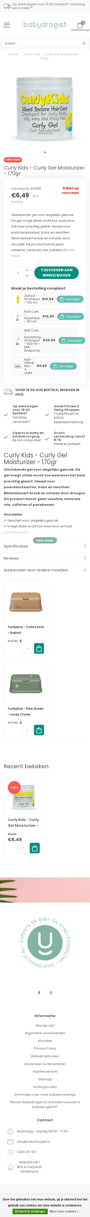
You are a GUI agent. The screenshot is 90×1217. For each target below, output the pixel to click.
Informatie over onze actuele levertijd (45, 1094)
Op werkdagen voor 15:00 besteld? (25, 410)
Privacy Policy (45, 1048)
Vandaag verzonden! (21, 419)
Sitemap (45, 1079)
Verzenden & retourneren (45, 1064)
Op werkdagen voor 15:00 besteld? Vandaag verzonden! (48, 6)
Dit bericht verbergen (30, 1211)
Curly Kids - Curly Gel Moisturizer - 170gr (23, 825)
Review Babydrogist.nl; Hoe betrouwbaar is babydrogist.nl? (45, 1104)
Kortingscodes (45, 1086)
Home (13, 54)
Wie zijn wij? (45, 1025)
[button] (45, 152)
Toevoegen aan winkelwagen (56, 272)
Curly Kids (12, 159)
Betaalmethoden (45, 1056)
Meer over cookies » (64, 1211)
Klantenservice (45, 1071)
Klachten (45, 1040)
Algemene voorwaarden (45, 1033)
